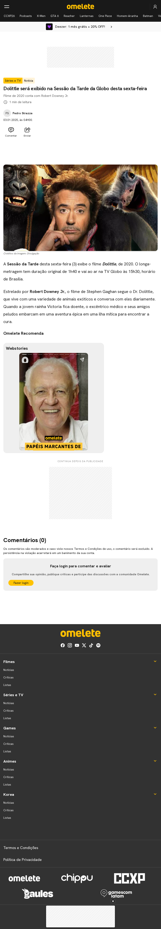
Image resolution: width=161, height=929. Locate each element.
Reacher (69, 16)
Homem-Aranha (127, 16)
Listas (7, 685)
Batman (148, 16)
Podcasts (26, 16)
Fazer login (21, 583)
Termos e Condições (20, 847)
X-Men (41, 16)
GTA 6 (55, 16)
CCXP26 (9, 16)
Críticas (8, 677)
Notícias (8, 670)
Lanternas (86, 16)
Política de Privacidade (22, 859)
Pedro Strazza (22, 113)
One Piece (105, 16)
